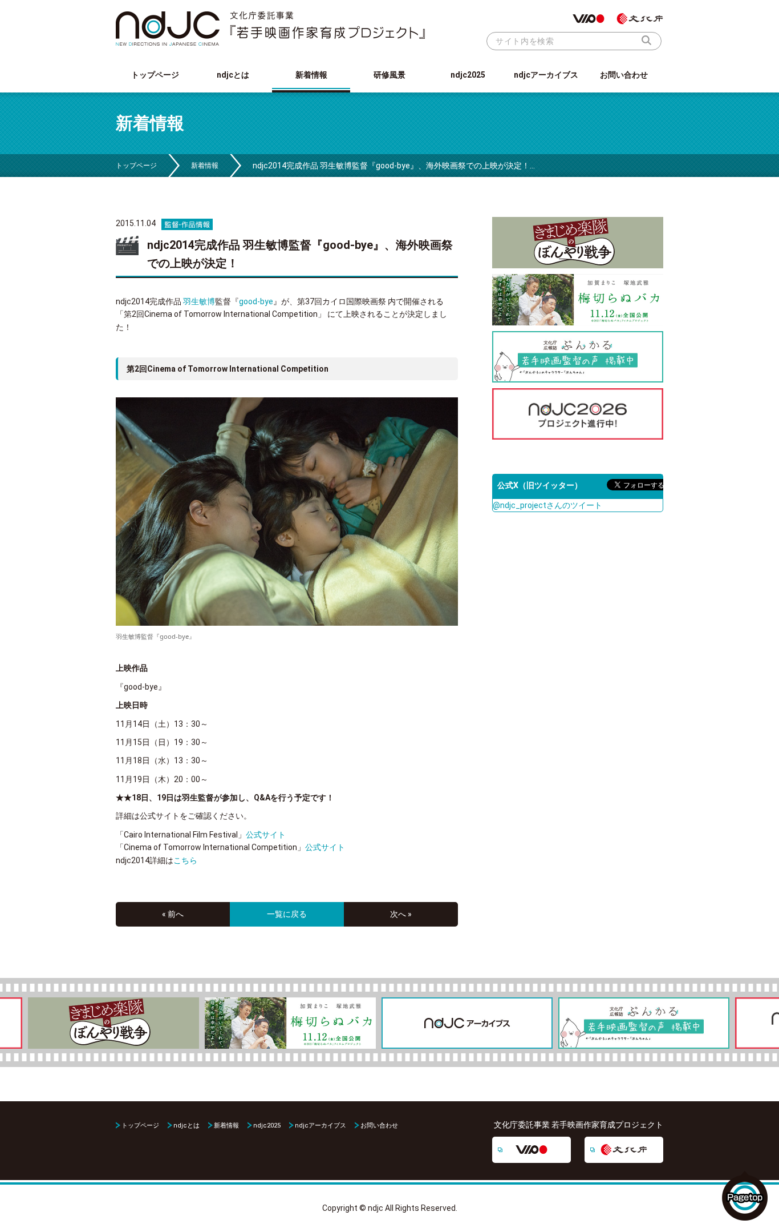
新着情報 (311, 74)
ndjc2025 (468, 74)
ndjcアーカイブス (546, 74)
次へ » (401, 914)
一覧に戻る (287, 914)
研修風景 (389, 74)
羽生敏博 (199, 301)
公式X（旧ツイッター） (539, 485)
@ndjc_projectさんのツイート (547, 505)
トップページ (155, 74)
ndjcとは (233, 74)
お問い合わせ (624, 74)
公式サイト (266, 834)
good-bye (256, 301)
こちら (185, 860)
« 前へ (173, 914)
